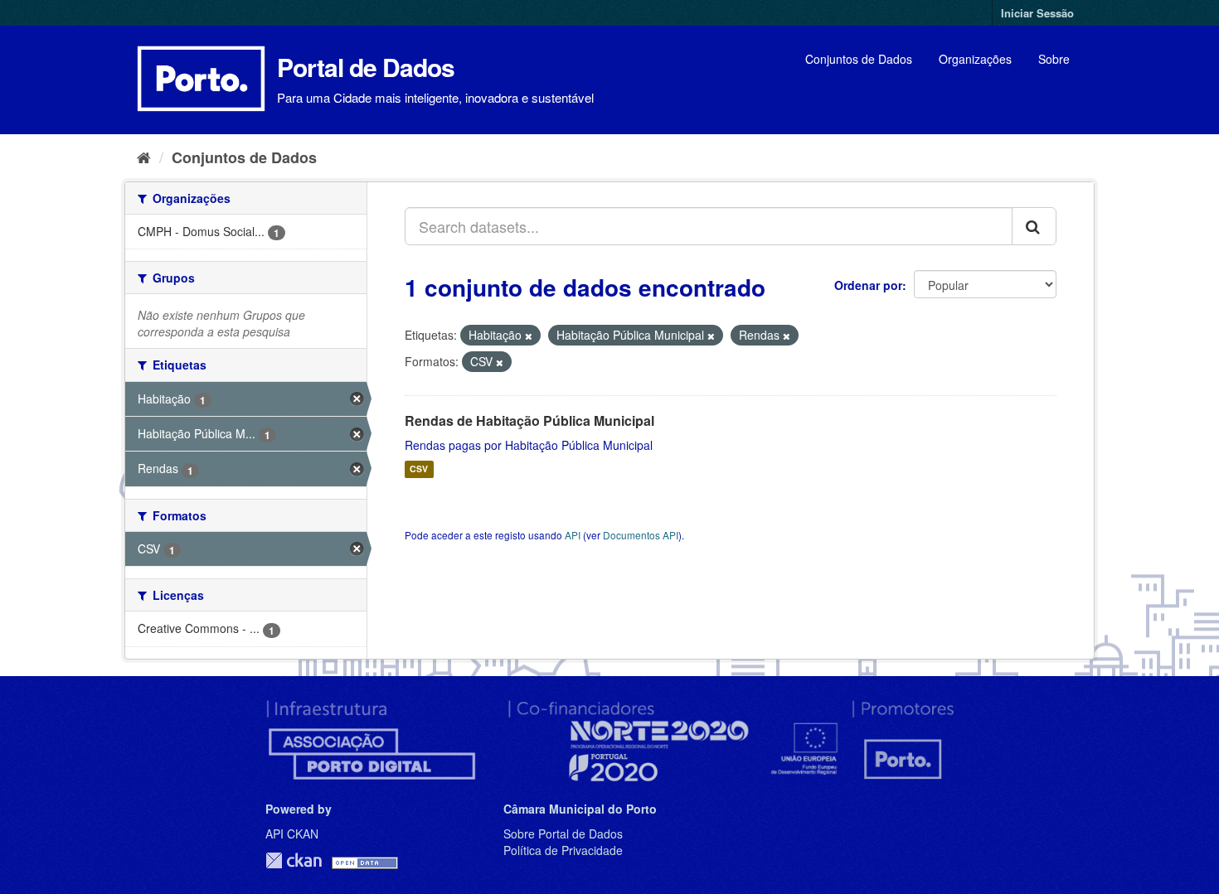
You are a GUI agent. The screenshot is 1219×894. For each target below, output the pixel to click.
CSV (419, 469)
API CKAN (291, 833)
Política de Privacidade (563, 850)
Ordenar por (868, 285)
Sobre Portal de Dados (563, 833)
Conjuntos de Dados (858, 59)
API (572, 535)
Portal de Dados (365, 67)
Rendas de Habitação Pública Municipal (529, 420)
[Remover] (528, 335)
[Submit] (1034, 226)
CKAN (293, 860)
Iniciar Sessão (1037, 13)
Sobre (1054, 59)
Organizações (975, 59)
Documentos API (640, 535)
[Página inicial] (144, 156)
